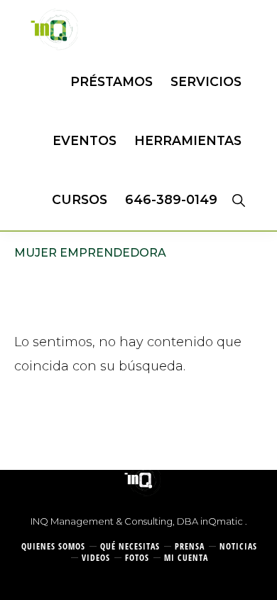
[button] (238, 199)
